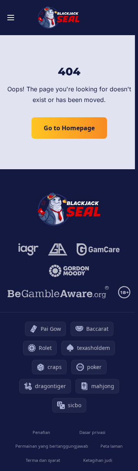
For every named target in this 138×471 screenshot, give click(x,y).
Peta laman (111, 446)
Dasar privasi (92, 432)
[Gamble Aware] (58, 292)
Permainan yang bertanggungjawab (51, 446)
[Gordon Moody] (69, 271)
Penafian (41, 432)
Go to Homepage (69, 128)
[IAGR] (28, 249)
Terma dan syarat (43, 460)
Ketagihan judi (97, 460)
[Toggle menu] (10, 17)
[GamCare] (98, 249)
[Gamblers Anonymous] (57, 249)
